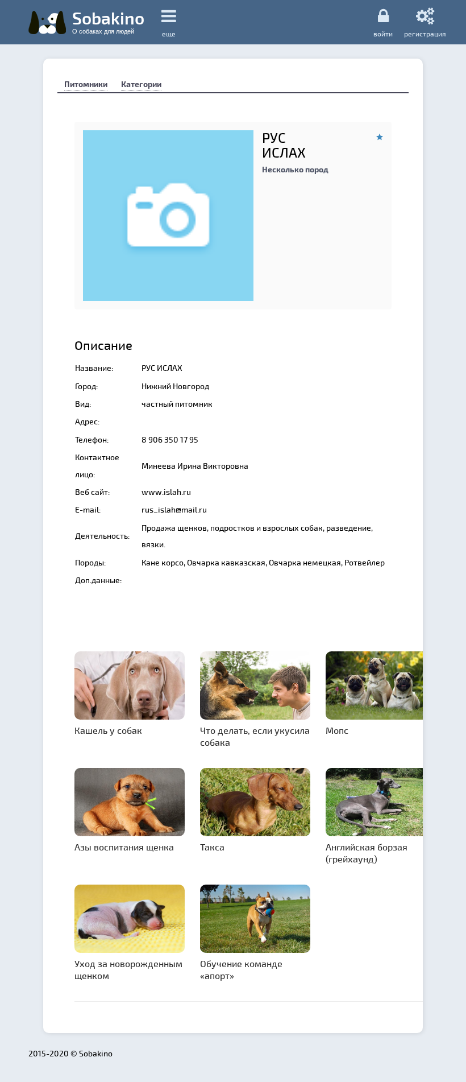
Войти (383, 33)
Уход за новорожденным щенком (128, 969)
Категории (141, 84)
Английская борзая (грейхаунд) (366, 852)
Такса (212, 846)
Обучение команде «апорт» (241, 969)
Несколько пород (295, 169)
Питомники (85, 84)
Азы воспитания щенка (124, 846)
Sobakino (108, 21)
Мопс (337, 730)
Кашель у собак (108, 730)
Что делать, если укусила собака (255, 736)
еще (169, 34)
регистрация (425, 33)
